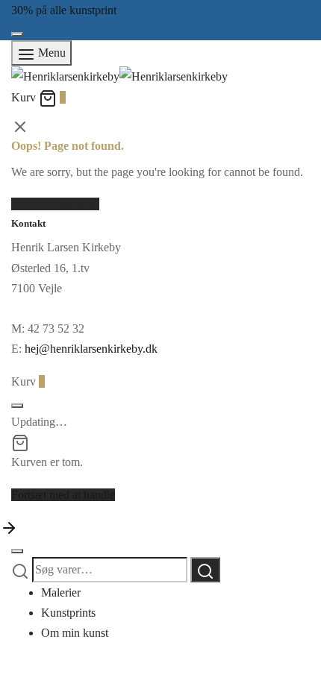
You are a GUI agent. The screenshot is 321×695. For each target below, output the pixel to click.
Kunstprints (68, 612)
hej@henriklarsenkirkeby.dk (91, 348)
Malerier (61, 592)
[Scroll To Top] (9, 527)
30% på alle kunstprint (63, 10)
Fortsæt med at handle (63, 494)
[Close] (17, 34)
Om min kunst (74, 632)
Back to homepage (55, 204)
